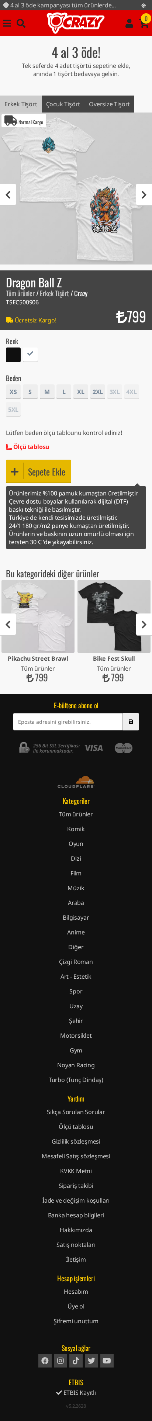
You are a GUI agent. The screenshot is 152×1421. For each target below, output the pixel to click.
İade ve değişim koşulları (76, 1200)
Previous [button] (8, 195)
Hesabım (76, 1291)
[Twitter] (91, 1361)
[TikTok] (76, 1361)
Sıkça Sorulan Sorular (76, 1112)
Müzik (76, 888)
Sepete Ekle (46, 471)
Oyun (76, 844)
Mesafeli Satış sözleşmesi (76, 1156)
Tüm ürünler (20, 293)
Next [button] (144, 195)
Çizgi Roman (76, 962)
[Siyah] (13, 356)
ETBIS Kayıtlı (79, 1393)
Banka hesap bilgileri (76, 1215)
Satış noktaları (75, 1245)
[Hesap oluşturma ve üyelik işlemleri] (129, 23)
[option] (76, 189)
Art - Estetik (76, 976)
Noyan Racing (76, 1065)
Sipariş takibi (76, 1186)
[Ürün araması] (21, 23)
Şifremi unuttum (76, 1321)
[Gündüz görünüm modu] (143, 5)
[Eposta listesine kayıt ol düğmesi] (131, 721)
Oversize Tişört (109, 104)
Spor (75, 991)
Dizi (76, 858)
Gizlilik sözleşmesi (76, 1141)
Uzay (76, 1006)
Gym (76, 1050)
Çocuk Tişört (63, 104)
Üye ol (76, 1306)
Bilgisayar (76, 917)
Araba (76, 903)
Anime (75, 932)
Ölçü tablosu (30, 447)
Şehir (76, 1021)
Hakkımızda (76, 1230)
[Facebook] (45, 1361)
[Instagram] (60, 1361)
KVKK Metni (76, 1171)
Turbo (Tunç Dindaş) (76, 1080)
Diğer (75, 947)
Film (76, 873)
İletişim (76, 1259)
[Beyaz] (30, 356)
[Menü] (7, 23)
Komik (75, 829)
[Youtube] (107, 1361)
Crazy (76, 23)
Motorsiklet (76, 1035)
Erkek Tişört (20, 104)
